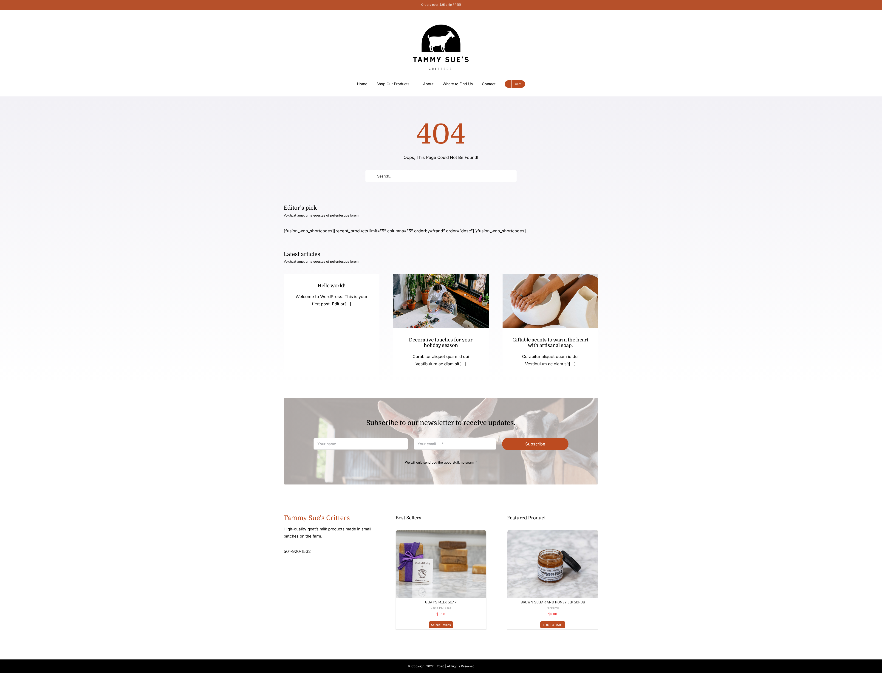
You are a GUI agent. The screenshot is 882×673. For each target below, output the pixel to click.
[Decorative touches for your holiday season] (441, 301)
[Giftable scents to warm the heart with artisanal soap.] (550, 301)
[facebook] (285, 566)
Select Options (441, 624)
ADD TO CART (553, 624)
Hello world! (331, 285)
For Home (553, 608)
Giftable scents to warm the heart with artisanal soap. (550, 342)
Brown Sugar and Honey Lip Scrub (552, 602)
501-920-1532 (297, 551)
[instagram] (292, 566)
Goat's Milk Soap (441, 602)
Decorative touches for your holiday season (441, 342)
